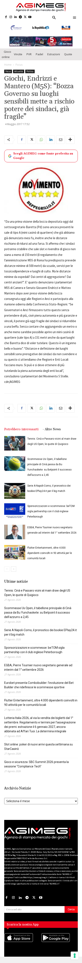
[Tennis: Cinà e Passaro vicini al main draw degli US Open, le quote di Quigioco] (14, 447)
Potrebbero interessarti (21, 433)
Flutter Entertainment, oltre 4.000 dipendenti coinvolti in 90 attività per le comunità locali (49, 557)
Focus (19, 68)
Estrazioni (53, 58)
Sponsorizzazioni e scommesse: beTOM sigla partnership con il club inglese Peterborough (51, 515)
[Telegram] (20, 17)
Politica (29, 75)
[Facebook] (6, 17)
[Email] (60, 143)
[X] (25, 17)
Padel (39, 58)
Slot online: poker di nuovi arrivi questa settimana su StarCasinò (38, 750)
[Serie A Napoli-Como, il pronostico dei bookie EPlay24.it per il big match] (14, 495)
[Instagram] (11, 17)
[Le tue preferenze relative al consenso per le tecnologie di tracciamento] (75, 956)
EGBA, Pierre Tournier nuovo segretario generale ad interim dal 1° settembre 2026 (38, 671)
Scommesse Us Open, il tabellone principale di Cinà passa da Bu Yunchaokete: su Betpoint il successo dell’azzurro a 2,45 (37, 616)
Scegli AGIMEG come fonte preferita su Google (43, 160)
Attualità (18, 75)
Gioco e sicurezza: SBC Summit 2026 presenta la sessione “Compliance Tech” (36, 768)
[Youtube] (30, 17)
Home (8, 68)
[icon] (22, 945)
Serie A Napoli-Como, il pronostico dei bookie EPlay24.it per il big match (40, 636)
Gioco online (6, 58)
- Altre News (52, 433)
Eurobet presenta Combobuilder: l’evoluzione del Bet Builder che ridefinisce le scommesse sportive (39, 689)
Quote (68, 58)
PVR (29, 58)
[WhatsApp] (41, 143)
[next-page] (13, 572)
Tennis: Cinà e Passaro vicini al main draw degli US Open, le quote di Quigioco (37, 596)
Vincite (18, 58)
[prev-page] (6, 572)
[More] (70, 143)
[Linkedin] (15, 17)
